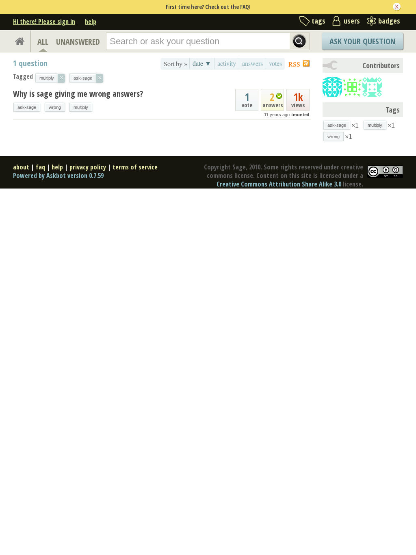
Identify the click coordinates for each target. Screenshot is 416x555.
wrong (55, 107)
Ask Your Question (362, 41)
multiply (81, 107)
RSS (294, 64)
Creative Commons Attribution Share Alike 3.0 (279, 184)
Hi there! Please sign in (44, 21)
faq (40, 167)
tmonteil (300, 114)
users (352, 21)
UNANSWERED (78, 41)
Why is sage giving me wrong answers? (78, 93)
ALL (42, 41)
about (21, 167)
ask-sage (26, 107)
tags (318, 21)
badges (389, 21)
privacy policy (87, 167)
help (90, 21)
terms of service (135, 167)
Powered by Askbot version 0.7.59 (58, 175)
